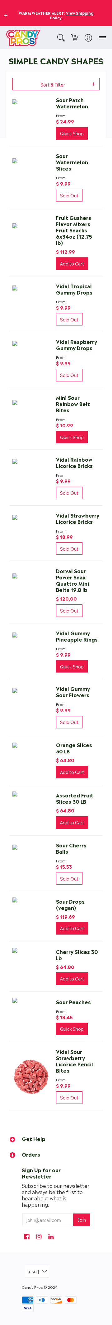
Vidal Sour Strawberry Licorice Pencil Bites (74, 1061)
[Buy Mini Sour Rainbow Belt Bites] (31, 419)
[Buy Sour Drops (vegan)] (31, 916)
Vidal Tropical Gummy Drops (74, 289)
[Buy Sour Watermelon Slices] (31, 177)
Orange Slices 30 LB (74, 748)
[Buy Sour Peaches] (31, 1016)
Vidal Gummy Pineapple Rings (77, 636)
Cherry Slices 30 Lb (77, 954)
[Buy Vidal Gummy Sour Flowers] (31, 707)
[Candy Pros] (23, 38)
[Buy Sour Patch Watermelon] (31, 118)
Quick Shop (72, 133)
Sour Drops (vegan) (70, 904)
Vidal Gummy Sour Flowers (73, 691)
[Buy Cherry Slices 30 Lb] (31, 966)
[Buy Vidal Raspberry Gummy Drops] (31, 360)
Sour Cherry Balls (71, 848)
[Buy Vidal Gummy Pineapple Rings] (31, 651)
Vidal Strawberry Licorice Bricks (77, 518)
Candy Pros (32, 1287)
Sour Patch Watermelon (72, 103)
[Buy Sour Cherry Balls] (31, 863)
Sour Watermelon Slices (72, 162)
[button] (6, 15)
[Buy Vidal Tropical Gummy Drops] (31, 304)
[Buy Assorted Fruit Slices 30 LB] (31, 810)
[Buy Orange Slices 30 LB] (31, 760)
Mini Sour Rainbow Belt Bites (73, 404)
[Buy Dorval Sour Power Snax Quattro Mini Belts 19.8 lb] (31, 592)
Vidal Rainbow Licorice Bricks (74, 462)
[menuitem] (61, 38)
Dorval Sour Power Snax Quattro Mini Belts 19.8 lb (72, 580)
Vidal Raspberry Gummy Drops (76, 344)
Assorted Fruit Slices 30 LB (74, 798)
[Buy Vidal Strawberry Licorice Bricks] (31, 533)
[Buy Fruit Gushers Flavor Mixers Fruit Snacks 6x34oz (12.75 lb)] (31, 242)
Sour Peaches (73, 1001)
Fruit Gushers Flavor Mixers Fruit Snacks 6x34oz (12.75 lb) (74, 230)
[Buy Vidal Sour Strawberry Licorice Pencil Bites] (31, 1076)
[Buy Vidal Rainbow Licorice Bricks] (31, 477)
